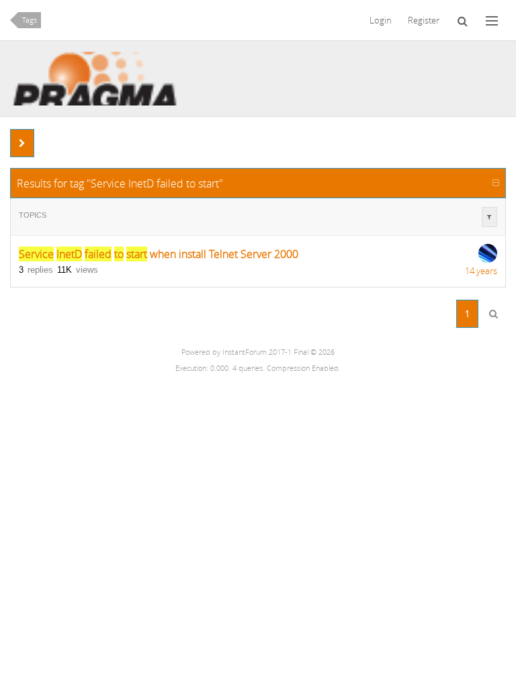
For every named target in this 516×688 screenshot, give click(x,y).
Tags (29, 20)
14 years (481, 271)
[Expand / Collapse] (495, 183)
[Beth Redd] (487, 253)
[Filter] (489, 217)
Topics (32, 215)
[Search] (462, 20)
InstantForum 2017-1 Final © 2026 (278, 352)
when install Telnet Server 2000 (158, 254)
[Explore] (492, 20)
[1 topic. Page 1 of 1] (493, 314)
